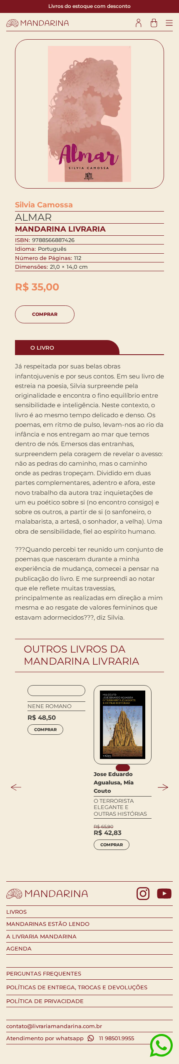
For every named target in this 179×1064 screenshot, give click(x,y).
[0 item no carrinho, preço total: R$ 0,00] (153, 23)
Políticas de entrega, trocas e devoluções (76, 987)
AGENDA (19, 948)
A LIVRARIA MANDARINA (41, 936)
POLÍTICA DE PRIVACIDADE (45, 1001)
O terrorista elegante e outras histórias (120, 807)
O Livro (42, 347)
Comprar (44, 314)
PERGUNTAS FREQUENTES (43, 973)
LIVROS (16, 911)
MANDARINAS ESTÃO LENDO (48, 923)
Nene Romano (49, 706)
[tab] (67, 347)
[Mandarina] (37, 23)
